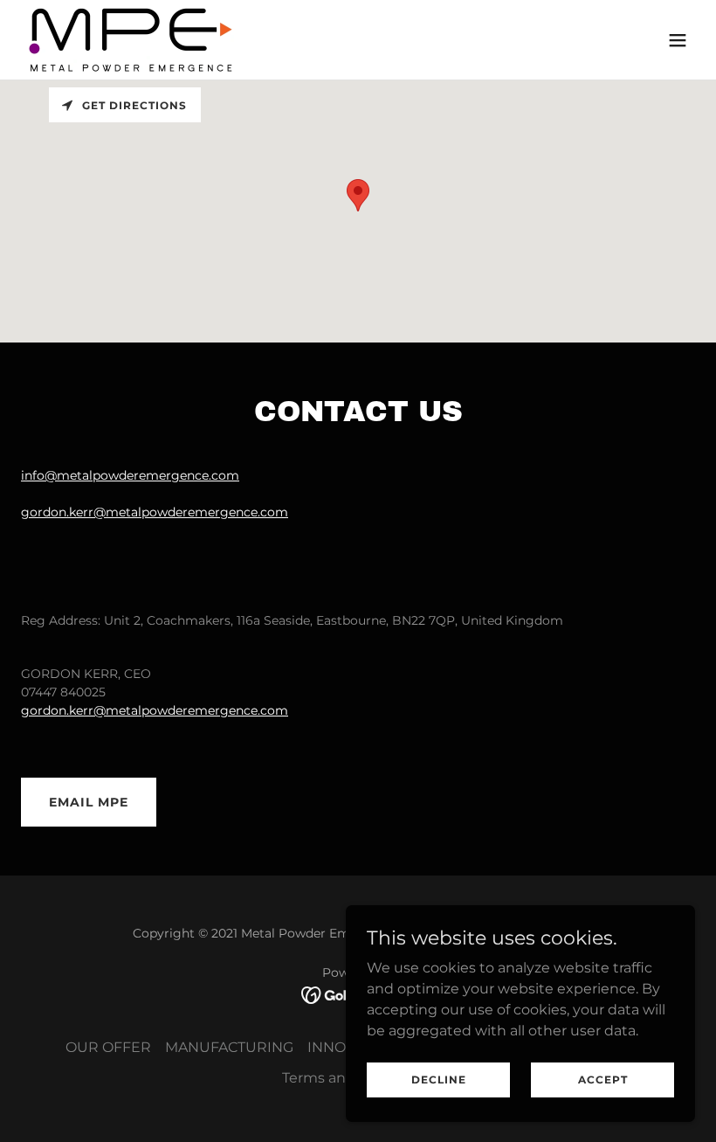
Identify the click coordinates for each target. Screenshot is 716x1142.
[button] (677, 40)
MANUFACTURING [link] (229, 1047)
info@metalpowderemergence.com (130, 475)
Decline (438, 1079)
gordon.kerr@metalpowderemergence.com (154, 512)
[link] (131, 40)
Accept (603, 1079)
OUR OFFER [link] (108, 1047)
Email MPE (88, 802)
